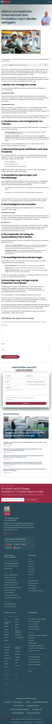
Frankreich (6, 655)
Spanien (6, 663)
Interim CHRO (31, 569)
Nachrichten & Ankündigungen (35, 645)
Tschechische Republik (7, 622)
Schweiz (6, 652)
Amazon (9, 547)
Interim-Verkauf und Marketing (35, 590)
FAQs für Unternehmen (33, 629)
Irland (16, 662)
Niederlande (7, 658)
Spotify (17, 544)
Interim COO (31, 566)
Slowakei (6, 626)
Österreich (6, 650)
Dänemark (17, 657)
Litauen (17, 622)
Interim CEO (31, 561)
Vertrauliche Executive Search (11, 566)
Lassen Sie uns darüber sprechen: (35, 382)
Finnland (17, 660)
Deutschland (7, 647)
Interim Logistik (32, 585)
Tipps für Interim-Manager (34, 662)
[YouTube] (8, 533)
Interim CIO (31, 574)
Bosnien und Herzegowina (18, 631)
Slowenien (17, 619)
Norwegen (17, 654)
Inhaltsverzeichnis (38, 722)
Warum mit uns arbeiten (34, 621)
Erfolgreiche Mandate (33, 626)
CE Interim (17, 298)
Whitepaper (31, 638)
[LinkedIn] (5, 533)
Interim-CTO (31, 571)
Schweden (17, 651)
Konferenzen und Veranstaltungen (36, 648)
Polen (5, 619)
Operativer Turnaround (9, 577)
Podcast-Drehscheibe (33, 650)
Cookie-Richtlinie (29, 722)
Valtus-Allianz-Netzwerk (9, 604)
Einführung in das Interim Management (37, 635)
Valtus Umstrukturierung (10, 606)
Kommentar (4, 325)
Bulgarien (6, 634)
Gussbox (17, 547)
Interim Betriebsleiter (33, 580)
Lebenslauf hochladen (33, 659)
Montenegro (18, 634)
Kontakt (30, 671)
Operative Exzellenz (8, 592)
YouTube (9, 544)
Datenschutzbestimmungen (20, 397)
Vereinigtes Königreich (17, 647)
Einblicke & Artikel (32, 643)
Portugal (17, 665)
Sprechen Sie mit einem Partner (12, 499)
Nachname (29, 376)
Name (3, 343)
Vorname (8, 376)
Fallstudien (31, 640)
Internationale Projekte (9, 590)
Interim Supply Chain (33, 583)
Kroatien (6, 640)
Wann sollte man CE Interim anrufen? (37, 619)
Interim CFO (31, 564)
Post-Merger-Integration (10, 580)
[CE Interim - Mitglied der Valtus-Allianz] (19, 511)
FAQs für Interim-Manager (34, 664)
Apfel (24, 544)
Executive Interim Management (11, 563)
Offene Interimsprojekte (34, 657)
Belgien (6, 661)
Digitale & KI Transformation (11, 585)
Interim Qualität (32, 588)
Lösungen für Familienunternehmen (12, 597)
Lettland (17, 624)
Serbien (6, 637)
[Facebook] (12, 533)
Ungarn (6, 629)
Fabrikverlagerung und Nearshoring (12, 587)
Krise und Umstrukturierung (10, 575)
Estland (17, 627)
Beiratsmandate (8, 568)
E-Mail (3, 350)
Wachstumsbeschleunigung (11, 582)
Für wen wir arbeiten (33, 624)
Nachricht (8, 387)
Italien (5, 666)
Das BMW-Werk (9, 245)
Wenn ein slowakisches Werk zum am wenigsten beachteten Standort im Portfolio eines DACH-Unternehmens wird (24, 433)
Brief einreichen (32, 499)
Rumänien (6, 632)
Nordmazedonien (19, 637)
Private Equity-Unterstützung (11, 595)
